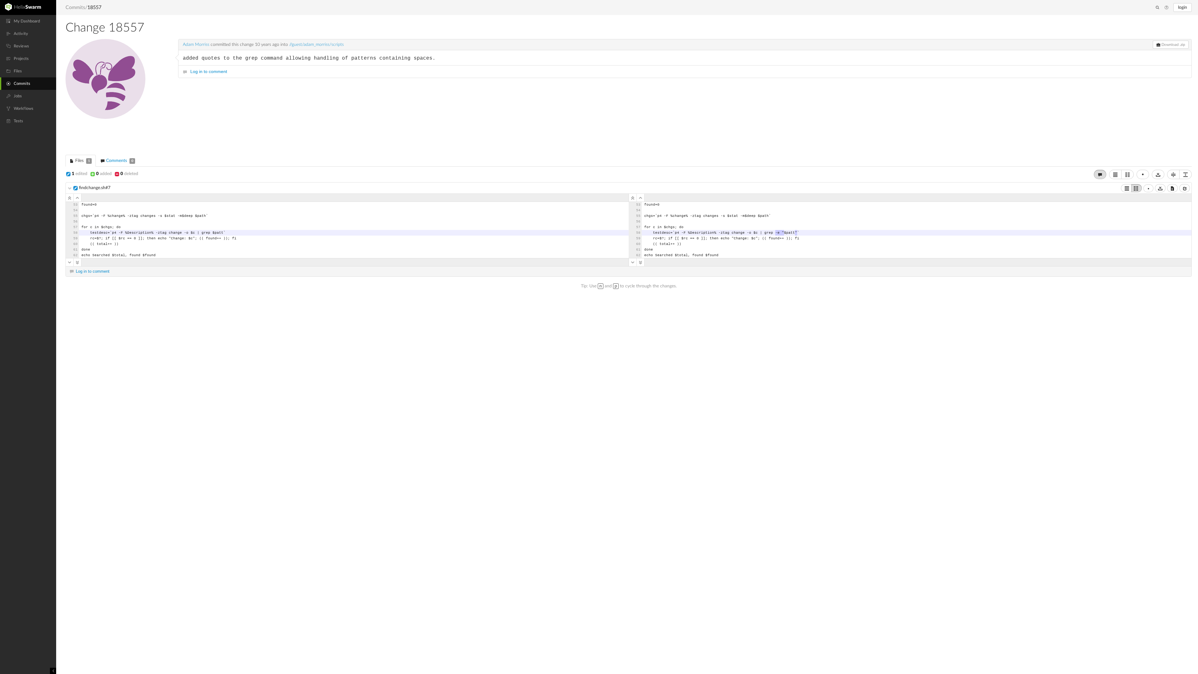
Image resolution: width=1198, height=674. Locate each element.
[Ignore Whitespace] (1160, 188)
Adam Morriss (196, 44)
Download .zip (1173, 44)
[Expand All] (1185, 174)
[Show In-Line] (1126, 188)
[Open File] (1184, 188)
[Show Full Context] (1172, 188)
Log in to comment (208, 71)
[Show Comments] (1100, 174)
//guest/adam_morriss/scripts (316, 44)
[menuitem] (28, 21)
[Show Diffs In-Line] (1115, 174)
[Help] (1166, 8)
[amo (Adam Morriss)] (119, 92)
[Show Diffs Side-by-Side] (1127, 174)
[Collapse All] (1173, 174)
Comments (119, 161)
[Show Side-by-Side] (1136, 188)
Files (82, 161)
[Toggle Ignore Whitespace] (1158, 174)
